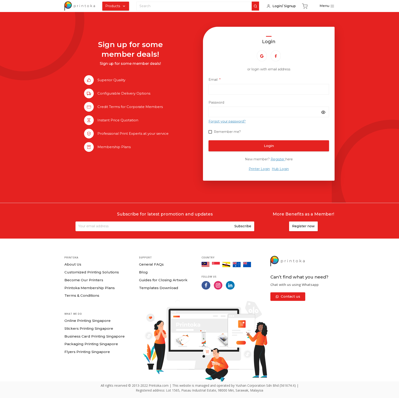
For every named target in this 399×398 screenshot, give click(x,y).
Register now (303, 226)
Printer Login (259, 169)
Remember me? (227, 132)
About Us (72, 264)
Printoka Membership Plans (89, 288)
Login (269, 146)
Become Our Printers (83, 280)
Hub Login (280, 169)
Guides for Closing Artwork (163, 280)
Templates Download (158, 288)
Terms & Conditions (81, 295)
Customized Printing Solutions (91, 272)
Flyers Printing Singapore (87, 352)
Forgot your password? (227, 121)
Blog (143, 272)
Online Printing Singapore (87, 320)
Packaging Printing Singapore (91, 344)
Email (215, 80)
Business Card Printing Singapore (94, 336)
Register (278, 159)
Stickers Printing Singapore (88, 328)
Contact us (290, 296)
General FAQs (151, 264)
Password (216, 102)
